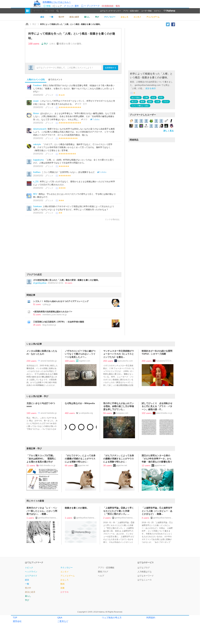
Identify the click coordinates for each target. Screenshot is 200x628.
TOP (15, 617)
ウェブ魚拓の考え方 (112, 617)
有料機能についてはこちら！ (56, 1)
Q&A (59, 617)
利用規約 (150, 617)
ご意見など (62, 621)
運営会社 (17, 621)
